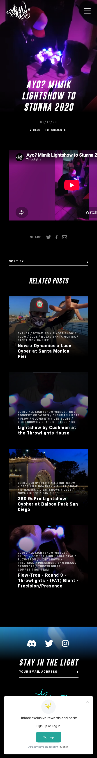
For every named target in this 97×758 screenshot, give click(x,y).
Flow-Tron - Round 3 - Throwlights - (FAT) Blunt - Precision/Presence (48, 580)
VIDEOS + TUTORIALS (46, 130)
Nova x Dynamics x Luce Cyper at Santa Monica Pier (45, 351)
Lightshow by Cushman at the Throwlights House (47, 430)
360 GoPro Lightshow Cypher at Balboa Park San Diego (48, 504)
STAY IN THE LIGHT (48, 662)
